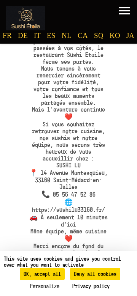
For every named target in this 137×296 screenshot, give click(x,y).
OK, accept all (42, 274)
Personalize (44, 286)
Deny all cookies (95, 274)
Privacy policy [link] (91, 286)
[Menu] (124, 10)
